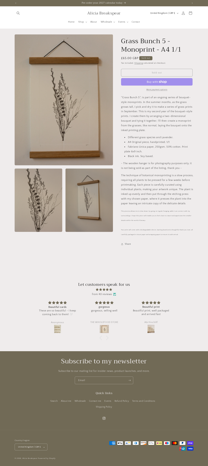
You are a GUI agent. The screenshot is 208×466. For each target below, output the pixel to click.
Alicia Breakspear (30, 459)
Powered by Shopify (47, 459)
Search (54, 401)
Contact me (95, 401)
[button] (18, 13)
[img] (104, 289)
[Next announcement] (192, 3)
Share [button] (128, 244)
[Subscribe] (129, 380)
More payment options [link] (156, 89)
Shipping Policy (104, 407)
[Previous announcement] (15, 3)
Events (107, 401)
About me (66, 401)
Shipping (138, 63)
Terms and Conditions (143, 401)
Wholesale (80, 401)
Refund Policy (122, 401)
